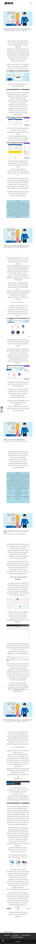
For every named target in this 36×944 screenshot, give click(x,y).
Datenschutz (16, 935)
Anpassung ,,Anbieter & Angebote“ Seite (16, 246)
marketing (9, 30)
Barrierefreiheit (26, 935)
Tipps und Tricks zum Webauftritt (14, 439)
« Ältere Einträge (8, 932)
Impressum (7, 935)
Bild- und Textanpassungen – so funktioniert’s (18, 690)
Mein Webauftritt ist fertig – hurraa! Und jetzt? (16, 531)
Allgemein (24, 30)
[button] (3, 941)
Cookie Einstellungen (17, 937)
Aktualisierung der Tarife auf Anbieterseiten (17, 29)
